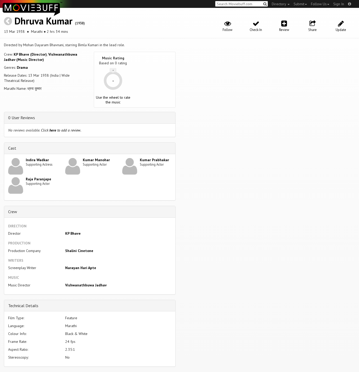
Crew (12, 211)
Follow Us (319, 4)
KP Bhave (73, 233)
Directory (279, 4)
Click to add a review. (61, 130)
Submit (299, 4)
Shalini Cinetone (79, 250)
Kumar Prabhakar (154, 160)
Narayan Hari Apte (80, 267)
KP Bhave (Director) (30, 54)
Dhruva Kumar (43, 21)
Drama (22, 67)
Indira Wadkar (37, 160)
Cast (12, 148)
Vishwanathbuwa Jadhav (86, 285)
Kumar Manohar (96, 160)
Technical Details (23, 305)
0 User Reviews (21, 117)
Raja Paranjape (38, 179)
